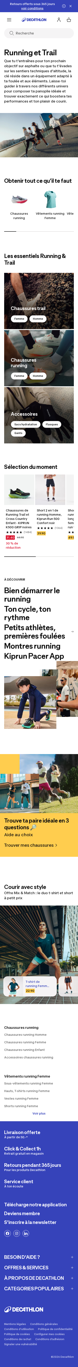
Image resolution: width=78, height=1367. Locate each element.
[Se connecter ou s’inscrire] (59, 20)
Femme (19, 318)
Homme (38, 318)
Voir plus (39, 1113)
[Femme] (39, 301)
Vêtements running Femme (50, 216)
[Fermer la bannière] (70, 6)
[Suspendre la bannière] (64, 6)
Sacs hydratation (25, 424)
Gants (18, 433)
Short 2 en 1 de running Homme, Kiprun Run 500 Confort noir (49, 517)
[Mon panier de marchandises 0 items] (69, 20)
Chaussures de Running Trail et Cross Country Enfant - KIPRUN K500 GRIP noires (19, 519)
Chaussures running (19, 216)
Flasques (52, 424)
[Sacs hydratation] (39, 415)
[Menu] (9, 20)
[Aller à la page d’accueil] (34, 20)
